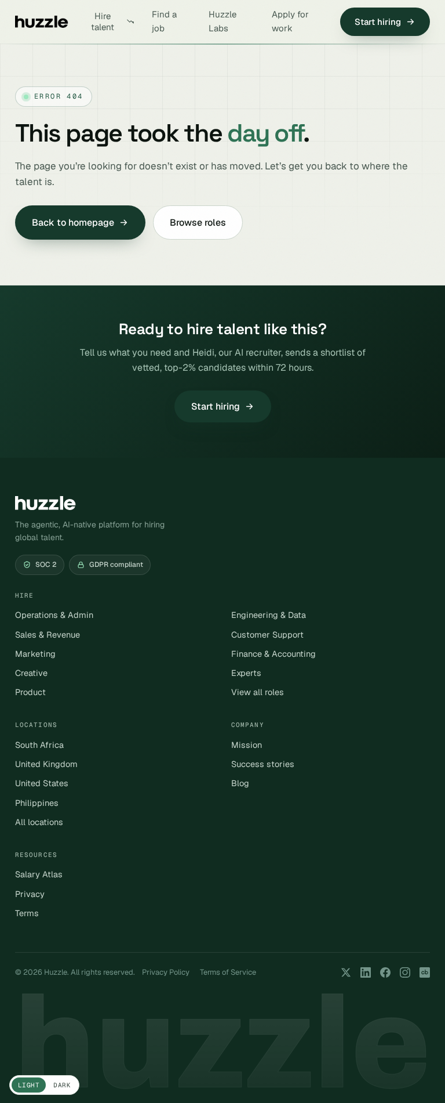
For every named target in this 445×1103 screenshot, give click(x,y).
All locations (39, 821)
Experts (246, 672)
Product (30, 691)
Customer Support (267, 634)
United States (41, 783)
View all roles (257, 691)
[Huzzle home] (41, 22)
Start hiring (378, 21)
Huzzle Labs (222, 21)
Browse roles (198, 222)
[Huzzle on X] (346, 972)
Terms (27, 912)
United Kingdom (46, 763)
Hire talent (102, 21)
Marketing (35, 653)
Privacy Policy (165, 972)
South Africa (39, 744)
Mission (246, 744)
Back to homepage (73, 222)
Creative (31, 672)
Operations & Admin (54, 614)
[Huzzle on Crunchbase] (425, 972)
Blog (240, 783)
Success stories (262, 763)
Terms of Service (228, 972)
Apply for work (290, 21)
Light (28, 1085)
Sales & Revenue (47, 634)
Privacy (30, 893)
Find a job (164, 21)
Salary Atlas (39, 874)
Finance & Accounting (273, 653)
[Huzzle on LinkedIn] (365, 972)
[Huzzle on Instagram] (405, 972)
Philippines (37, 802)
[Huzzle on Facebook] (385, 972)
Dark (62, 1085)
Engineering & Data (268, 614)
